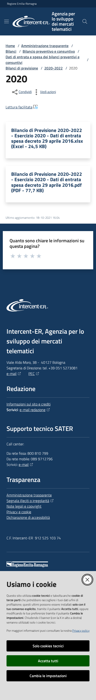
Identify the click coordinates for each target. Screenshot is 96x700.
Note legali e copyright (24, 506)
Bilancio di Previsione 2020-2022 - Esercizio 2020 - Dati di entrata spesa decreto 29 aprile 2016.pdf (46, 182)
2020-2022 (53, 68)
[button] (85, 21)
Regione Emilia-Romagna (22, 4)
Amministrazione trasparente (45, 46)
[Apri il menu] (6, 21)
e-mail (12, 373)
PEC (31, 373)
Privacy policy (80, 630)
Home (10, 46)
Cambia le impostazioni (48, 676)
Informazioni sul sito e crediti (29, 404)
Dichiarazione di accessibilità (28, 517)
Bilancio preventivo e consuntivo (49, 51)
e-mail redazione (32, 409)
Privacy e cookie (19, 512)
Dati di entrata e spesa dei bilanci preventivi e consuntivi (42, 59)
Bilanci (11, 51)
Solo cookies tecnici (48, 646)
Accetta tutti (48, 661)
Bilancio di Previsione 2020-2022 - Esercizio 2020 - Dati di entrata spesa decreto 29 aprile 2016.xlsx (47, 138)
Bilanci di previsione (22, 68)
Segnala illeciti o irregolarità (28, 500)
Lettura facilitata (19, 107)
